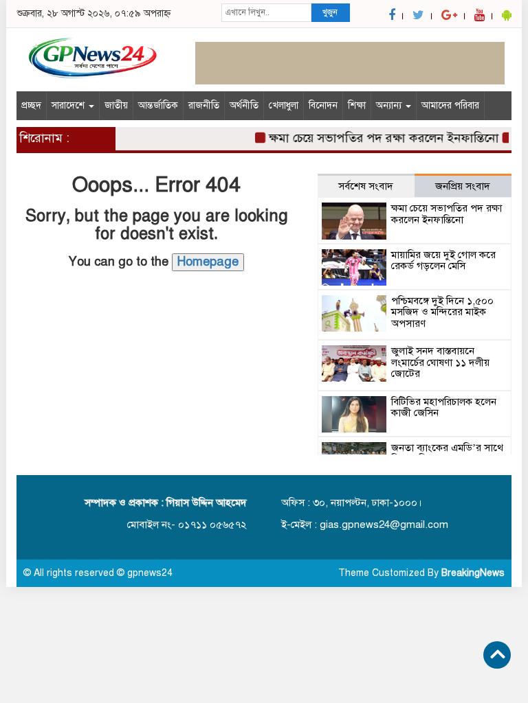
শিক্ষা (357, 105)
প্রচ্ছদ (31, 105)
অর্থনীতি (244, 105)
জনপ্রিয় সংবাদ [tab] (462, 186)
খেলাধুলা (283, 105)
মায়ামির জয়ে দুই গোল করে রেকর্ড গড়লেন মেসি (443, 261)
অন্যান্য (390, 105)
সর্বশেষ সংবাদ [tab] (365, 186)
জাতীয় (116, 105)
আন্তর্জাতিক (158, 105)
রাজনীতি (203, 105)
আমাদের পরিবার (450, 105)
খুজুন (330, 12)
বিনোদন (323, 105)
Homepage (208, 261)
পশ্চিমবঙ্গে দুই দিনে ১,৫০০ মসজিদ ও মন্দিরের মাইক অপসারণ (442, 312)
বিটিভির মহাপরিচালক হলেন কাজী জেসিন (443, 407)
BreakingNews (473, 573)
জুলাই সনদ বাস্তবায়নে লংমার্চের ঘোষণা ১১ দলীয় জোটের (440, 362)
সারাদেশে (69, 105)
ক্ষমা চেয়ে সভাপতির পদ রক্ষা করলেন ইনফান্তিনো (379, 138)
